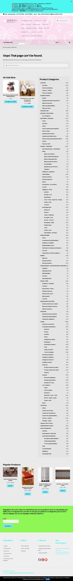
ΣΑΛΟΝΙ (44, 20)
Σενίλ (45, 347)
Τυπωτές (46, 204)
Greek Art (46, 329)
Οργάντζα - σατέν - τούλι (50, 395)
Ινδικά (44, 126)
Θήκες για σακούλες (49, 154)
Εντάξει (47, 579)
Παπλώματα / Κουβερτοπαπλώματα (51, 248)
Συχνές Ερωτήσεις (7, 553)
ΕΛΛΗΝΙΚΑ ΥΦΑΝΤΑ (25, 32)
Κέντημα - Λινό (48, 194)
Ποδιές (44, 182)
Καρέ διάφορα (46, 174)
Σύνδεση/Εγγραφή (8, 42)
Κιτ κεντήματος (46, 116)
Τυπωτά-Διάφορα (49, 352)
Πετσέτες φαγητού (47, 179)
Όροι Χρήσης (6, 556)
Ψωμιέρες (46, 169)
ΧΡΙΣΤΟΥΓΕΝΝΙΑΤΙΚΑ (45, 428)
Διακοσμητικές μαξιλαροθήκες (50, 240)
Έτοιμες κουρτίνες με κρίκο (51, 367)
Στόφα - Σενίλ (47, 202)
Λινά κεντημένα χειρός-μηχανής (50, 128)
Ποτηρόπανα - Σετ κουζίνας (49, 184)
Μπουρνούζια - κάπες (48, 288)
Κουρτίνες (45, 364)
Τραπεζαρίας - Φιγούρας (50, 232)
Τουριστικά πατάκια (47, 410)
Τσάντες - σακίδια (47, 418)
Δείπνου (46, 212)
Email (5, 518)
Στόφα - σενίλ (47, 400)
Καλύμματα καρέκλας (48, 357)
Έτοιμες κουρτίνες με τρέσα (51, 370)
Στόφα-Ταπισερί (48, 349)
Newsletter (23, 551)
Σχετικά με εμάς (7, 548)
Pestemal (44, 85)
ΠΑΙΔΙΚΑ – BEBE (45, 24)
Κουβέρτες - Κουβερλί (48, 283)
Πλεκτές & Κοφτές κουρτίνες (49, 306)
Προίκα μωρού (46, 296)
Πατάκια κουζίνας (47, 177)
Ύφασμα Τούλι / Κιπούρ (46, 423)
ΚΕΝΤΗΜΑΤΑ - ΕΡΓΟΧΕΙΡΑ (46, 118)
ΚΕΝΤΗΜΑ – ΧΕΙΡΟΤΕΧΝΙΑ (44, 28)
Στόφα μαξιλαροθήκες (50, 441)
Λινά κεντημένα (48, 390)
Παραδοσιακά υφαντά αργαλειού (51, 100)
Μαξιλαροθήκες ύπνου (48, 245)
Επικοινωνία (6, 551)
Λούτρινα (44, 286)
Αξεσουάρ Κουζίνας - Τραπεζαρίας (51, 149)
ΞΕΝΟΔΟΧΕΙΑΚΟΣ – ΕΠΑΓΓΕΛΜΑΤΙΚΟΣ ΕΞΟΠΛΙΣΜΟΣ (31, 35)
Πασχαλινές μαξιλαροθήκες (49, 316)
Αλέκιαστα (47, 210)
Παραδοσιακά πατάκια (48, 133)
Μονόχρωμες (47, 197)
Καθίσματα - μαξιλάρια (48, 171)
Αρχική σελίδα (7, 47)
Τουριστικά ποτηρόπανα (48, 413)
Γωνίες (44, 121)
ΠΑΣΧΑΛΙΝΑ (43, 311)
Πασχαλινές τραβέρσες (48, 319)
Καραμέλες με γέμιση (49, 339)
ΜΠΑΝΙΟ (23, 28)
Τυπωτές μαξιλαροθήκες (50, 443)
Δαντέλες (44, 123)
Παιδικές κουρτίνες (47, 291)
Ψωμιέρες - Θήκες (46, 420)
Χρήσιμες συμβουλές (43, 552)
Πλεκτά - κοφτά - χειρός (50, 398)
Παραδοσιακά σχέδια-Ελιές (49, 136)
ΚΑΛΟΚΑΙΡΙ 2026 (37, 20)
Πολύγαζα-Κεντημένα (49, 344)
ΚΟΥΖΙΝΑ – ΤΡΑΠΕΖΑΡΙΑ (26, 24)
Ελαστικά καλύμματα (49, 377)
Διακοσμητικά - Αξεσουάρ (49, 433)
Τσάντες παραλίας (47, 93)
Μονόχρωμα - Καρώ (49, 222)
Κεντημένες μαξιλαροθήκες (51, 438)
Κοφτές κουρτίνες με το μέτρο (50, 303)
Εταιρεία (5, 546)
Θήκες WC (44, 258)
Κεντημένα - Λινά (48, 217)
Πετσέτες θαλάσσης (47, 88)
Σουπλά (44, 187)
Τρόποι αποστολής (25, 548)
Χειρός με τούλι (46, 143)
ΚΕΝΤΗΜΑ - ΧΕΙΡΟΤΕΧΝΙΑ (46, 113)
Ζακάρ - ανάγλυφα (49, 215)
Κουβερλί (44, 268)
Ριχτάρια (44, 375)
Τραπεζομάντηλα (46, 207)
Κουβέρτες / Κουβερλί (48, 243)
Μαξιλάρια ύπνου (46, 271)
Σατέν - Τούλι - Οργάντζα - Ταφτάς (53, 199)
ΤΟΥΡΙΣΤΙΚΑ (33, 32)
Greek (16, 43)
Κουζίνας (46, 372)
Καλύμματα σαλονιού (47, 359)
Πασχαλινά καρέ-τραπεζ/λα (49, 314)
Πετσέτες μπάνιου (47, 263)
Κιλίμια (44, 98)
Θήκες (43, 151)
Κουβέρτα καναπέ (47, 362)
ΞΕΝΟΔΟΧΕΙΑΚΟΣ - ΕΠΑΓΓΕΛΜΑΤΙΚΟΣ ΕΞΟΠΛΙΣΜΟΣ (53, 265)
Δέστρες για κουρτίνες (48, 324)
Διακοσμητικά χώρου (47, 354)
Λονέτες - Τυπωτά (49, 220)
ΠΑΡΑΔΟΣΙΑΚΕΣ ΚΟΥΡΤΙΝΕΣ (26, 20)
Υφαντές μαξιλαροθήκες (48, 105)
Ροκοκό (44, 141)
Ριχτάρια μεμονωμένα (49, 380)
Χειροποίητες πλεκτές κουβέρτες (51, 253)
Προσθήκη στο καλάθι (10, 101)
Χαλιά (43, 403)
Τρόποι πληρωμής (25, 546)
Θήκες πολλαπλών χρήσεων (51, 156)
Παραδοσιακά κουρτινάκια (44, 546)
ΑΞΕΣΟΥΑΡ (40, 32)
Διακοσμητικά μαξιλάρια (48, 326)
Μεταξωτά (47, 392)
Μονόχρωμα (47, 342)
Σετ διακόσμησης (46, 448)
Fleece (44, 237)
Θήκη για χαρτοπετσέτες (50, 161)
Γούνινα (46, 331)
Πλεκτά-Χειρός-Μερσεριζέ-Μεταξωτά (52, 138)
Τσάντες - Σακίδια (47, 90)
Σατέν (45, 227)
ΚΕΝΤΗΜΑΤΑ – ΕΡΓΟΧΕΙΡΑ (32, 28)
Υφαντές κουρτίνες (47, 103)
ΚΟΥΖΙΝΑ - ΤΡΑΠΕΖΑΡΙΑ (46, 146)
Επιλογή (10, 485)
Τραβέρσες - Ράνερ (47, 189)
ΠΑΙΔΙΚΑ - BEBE (44, 281)
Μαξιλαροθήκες (46, 273)
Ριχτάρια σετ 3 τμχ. (49, 382)
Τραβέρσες (45, 451)
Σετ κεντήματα (46, 385)
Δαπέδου (46, 334)
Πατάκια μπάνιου (46, 260)
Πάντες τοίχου (46, 131)
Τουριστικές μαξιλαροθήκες (49, 415)
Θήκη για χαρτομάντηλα (50, 159)
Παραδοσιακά (47, 225)
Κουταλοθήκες (48, 164)
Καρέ (43, 446)
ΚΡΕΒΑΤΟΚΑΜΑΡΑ (36, 24)
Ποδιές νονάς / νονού (47, 293)
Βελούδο (46, 192)
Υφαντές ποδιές (46, 108)
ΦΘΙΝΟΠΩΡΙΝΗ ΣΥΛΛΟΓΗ (46, 425)
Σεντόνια (44, 250)
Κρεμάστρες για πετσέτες (51, 166)
